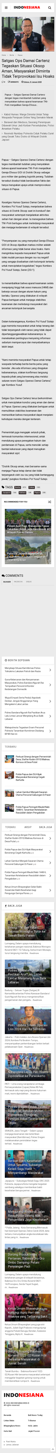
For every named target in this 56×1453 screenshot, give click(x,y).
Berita (12, 55)
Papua (20, 55)
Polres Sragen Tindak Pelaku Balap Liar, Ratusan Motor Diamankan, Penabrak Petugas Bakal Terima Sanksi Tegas (27, 1115)
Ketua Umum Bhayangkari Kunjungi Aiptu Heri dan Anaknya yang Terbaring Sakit (27, 1312)
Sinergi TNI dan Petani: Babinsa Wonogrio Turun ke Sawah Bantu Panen (26, 931)
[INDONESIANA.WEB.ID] (27, 7)
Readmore (34, 953)
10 (10, 1346)
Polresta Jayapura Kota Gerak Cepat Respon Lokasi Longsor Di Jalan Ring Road (26, 557)
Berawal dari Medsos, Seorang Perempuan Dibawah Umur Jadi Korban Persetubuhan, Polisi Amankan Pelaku (28, 125)
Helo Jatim (33, 1426)
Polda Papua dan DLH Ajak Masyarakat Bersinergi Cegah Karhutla (30, 777)
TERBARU (10, 746)
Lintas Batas (9, 1421)
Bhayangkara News (12, 1426)
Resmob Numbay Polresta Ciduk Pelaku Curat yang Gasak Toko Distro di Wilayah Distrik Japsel (28, 136)
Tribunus (32, 1421)
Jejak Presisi (34, 1431)
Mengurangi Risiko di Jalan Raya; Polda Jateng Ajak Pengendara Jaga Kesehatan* (28, 1216)
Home (4, 55)
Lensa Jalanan (12, 1445)
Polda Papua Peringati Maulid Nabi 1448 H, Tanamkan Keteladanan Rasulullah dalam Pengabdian (32, 810)
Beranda (7, 1415)
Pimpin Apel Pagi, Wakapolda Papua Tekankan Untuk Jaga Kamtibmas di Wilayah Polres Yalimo (28, 529)
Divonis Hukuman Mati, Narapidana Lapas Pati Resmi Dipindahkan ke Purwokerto (28, 1072)
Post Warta (11, 1442)
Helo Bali (8, 1431)
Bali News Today (35, 1415)
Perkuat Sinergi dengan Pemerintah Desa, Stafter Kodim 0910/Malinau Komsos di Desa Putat (33, 759)
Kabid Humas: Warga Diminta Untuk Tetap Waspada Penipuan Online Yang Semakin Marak (27, 116)
